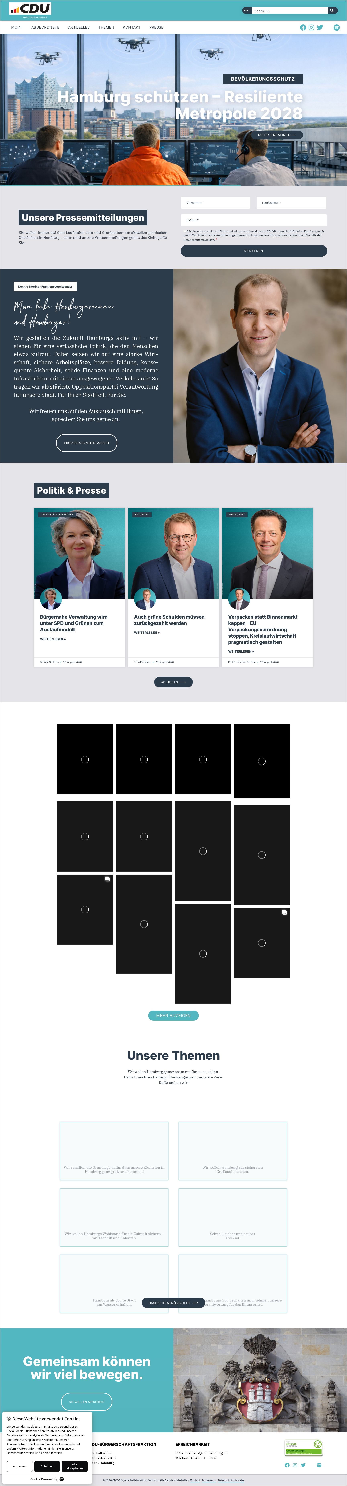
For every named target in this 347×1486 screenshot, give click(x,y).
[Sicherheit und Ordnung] (233, 1109)
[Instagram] (311, 27)
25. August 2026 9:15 (132, 740)
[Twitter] (320, 27)
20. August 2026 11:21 (191, 740)
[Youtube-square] (328, 27)
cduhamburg (79, 734)
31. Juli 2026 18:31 (248, 740)
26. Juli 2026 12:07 (130, 813)
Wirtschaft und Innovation (114, 1198)
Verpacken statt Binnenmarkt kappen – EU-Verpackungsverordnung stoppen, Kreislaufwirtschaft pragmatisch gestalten (263, 629)
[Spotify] (337, 27)
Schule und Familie (114, 1132)
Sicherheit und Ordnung (232, 1132)
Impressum (209, 1480)
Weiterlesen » (53, 639)
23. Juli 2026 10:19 (248, 817)
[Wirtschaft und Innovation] (114, 1175)
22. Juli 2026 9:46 (217, 910)
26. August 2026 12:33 (73, 740)
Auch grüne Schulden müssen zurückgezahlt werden (169, 620)
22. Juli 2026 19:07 (71, 886)
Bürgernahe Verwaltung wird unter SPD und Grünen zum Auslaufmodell (74, 623)
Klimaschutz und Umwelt (232, 1264)
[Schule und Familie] (114, 1109)
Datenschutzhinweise (231, 1480)
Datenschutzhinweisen (199, 240)
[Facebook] (303, 27)
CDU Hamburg (82, 731)
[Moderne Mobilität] (233, 1175)
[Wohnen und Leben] (114, 1242)
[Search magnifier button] (333, 10)
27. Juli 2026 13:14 (71, 813)
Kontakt (195, 1480)
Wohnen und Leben (114, 1264)
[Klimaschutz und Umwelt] (233, 1242)
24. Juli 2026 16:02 (189, 813)
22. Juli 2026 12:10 (130, 886)
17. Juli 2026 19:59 (248, 919)
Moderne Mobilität (233, 1198)
